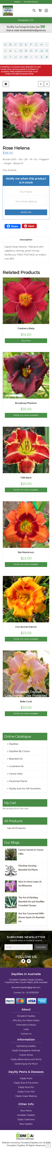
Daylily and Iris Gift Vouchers (25, 788)
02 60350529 (32, 992)
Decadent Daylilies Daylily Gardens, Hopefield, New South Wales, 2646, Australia (26, 981)
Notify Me (26, 212)
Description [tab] (26, 239)
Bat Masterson (26, 552)
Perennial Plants (18, 781)
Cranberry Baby (25, 328)
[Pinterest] (29, 961)
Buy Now (26, 340)
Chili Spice (26, 477)
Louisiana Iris (16, 766)
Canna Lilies (15, 773)
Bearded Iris (16, 758)
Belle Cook (26, 701)
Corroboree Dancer (26, 627)
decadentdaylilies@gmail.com (26, 987)
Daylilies (13, 744)
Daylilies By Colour (19, 751)
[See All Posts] (6, 84)
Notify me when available (26, 415)
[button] (34, 10)
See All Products (16, 828)
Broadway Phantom (26, 403)
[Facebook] (23, 961)
